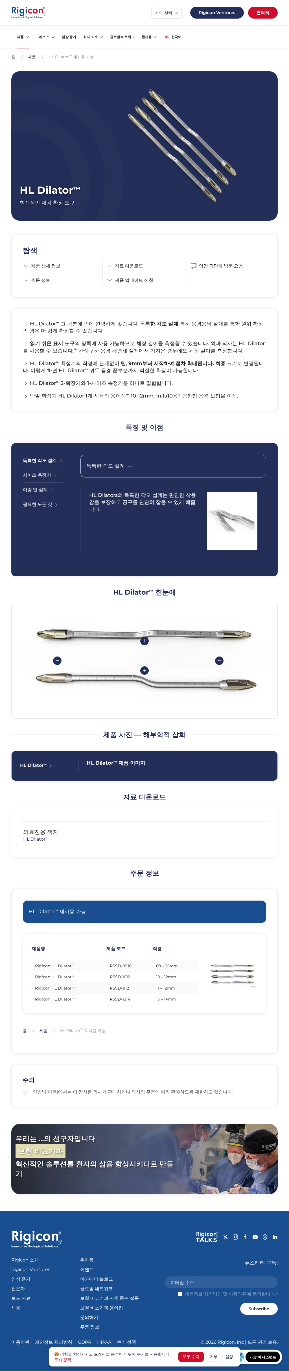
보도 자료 (20, 1298)
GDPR (84, 1342)
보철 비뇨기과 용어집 (101, 1307)
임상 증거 (69, 37)
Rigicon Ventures (217, 12)
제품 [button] (20, 37)
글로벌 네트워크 (122, 37)
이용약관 (238, 1294)
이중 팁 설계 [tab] (36, 489)
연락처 (263, 12)
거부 (214, 1356)
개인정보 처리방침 (203, 1294)
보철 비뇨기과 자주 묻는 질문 (109, 1298)
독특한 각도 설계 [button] (105, 466)
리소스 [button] (44, 37)
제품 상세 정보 (45, 266)
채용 (15, 1307)
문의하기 (89, 1317)
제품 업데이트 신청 (134, 280)
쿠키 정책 (126, 1342)
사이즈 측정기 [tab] (37, 475)
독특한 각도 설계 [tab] (40, 460)
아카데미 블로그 (96, 1279)
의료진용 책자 (40, 832)
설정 (229, 1356)
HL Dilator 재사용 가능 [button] (57, 911)
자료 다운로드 (129, 266)
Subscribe (259, 1308)
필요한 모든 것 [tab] (38, 504)
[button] (172, 37)
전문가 (18, 1288)
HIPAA (104, 1342)
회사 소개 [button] (90, 37)
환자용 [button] (147, 37)
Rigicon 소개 (25, 1260)
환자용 (87, 1260)
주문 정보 (40, 280)
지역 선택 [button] (164, 12)
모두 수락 (191, 1356)
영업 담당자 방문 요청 (221, 266)
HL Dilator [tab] (33, 765)
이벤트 (87, 1269)
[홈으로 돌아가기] (28, 12)
